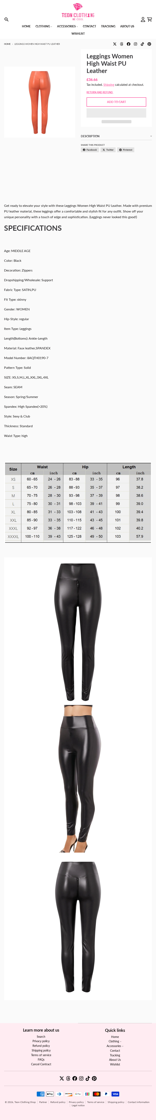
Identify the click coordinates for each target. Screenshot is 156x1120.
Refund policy (57, 1102)
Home (7, 44)
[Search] (6, 19)
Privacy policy (76, 1102)
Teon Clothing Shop (25, 1102)
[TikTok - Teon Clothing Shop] (142, 44)
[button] (116, 113)
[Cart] (149, 19)
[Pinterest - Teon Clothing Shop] (149, 44)
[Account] (143, 19)
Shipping (108, 84)
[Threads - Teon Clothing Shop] (121, 44)
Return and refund (100, 92)
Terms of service (95, 1102)
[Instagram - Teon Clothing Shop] (135, 44)
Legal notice (78, 1105)
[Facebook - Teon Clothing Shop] (128, 44)
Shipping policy (116, 1102)
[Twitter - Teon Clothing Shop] (114, 44)
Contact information (139, 1102)
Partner (43, 1102)
